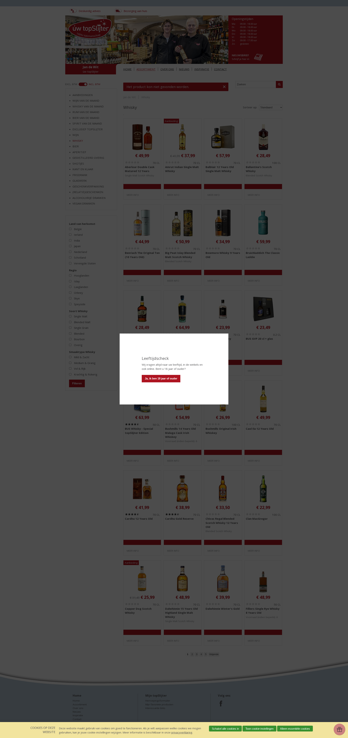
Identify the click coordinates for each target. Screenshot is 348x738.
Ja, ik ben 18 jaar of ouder (161, 378)
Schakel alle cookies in (225, 728)
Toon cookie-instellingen (259, 728)
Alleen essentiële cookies (295, 728)
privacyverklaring (181, 732)
